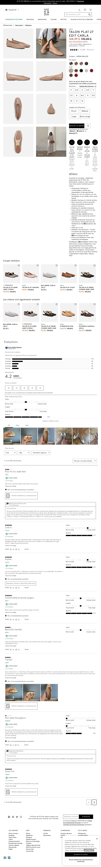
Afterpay (29, 837)
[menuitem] (13, 20)
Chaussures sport (14, 841)
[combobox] (78, 14)
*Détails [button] (54, 3)
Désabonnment (31, 839)
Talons (11, 839)
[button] (23, 20)
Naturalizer (47, 835)
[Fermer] (97, 839)
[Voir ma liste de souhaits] (85, 9)
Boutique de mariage (15, 843)
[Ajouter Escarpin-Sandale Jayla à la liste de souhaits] (94, 304)
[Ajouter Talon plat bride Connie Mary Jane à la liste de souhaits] (94, 265)
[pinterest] (13, 818)
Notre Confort (13, 833)
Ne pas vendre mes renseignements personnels (81, 860)
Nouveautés (12, 847)
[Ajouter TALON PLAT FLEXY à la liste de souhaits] (75, 265)
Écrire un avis (90, 49)
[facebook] (9, 818)
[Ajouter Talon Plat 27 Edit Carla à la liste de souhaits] (88, 126)
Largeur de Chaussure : (77, 107)
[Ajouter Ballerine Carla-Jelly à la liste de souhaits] (56, 265)
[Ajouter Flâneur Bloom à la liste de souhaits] (75, 304)
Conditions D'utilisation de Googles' (74, 824)
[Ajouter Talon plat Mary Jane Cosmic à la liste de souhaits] (18, 265)
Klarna (28, 833)
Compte (28, 843)
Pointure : (72, 86)
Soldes (11, 849)
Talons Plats (12, 837)
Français (11, 10)
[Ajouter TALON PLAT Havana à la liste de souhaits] (37, 265)
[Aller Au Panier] (90, 9)
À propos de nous (66, 833)
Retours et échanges (33, 841)
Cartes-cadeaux (14, 845)
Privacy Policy (89, 850)
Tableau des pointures (33, 845)
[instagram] (20, 818)
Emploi (63, 835)
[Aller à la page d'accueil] (46, 12)
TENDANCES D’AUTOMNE (13, 19)
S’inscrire (86, 817)
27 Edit (45, 833)
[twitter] (17, 818)
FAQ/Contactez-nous (33, 847)
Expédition (29, 835)
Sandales (11, 835)
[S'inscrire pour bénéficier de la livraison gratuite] (79, 10)
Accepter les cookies (81, 854)
